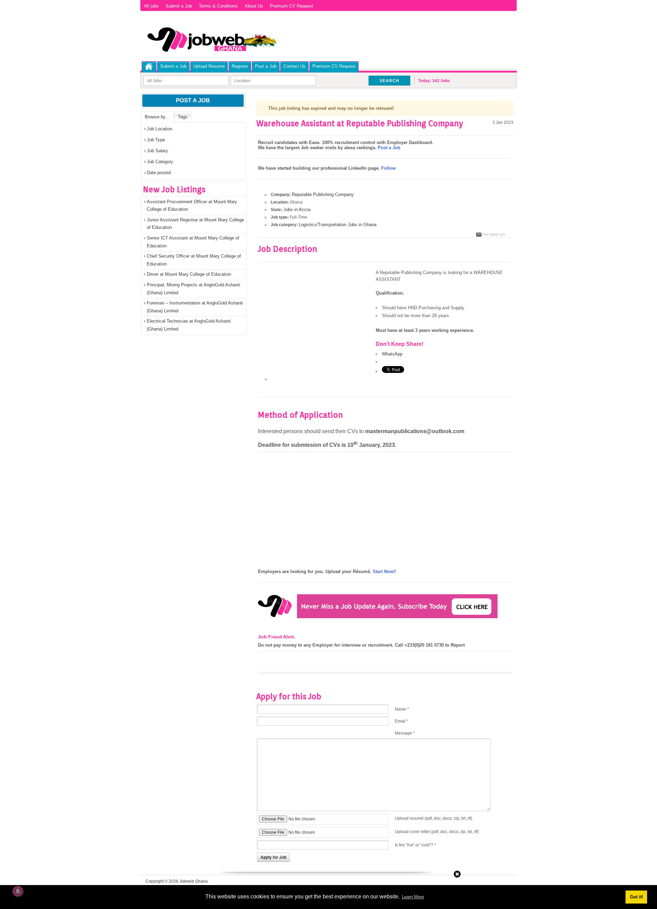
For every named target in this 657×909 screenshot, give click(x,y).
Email (401, 721)
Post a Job (265, 66)
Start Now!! (384, 571)
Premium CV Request (291, 6)
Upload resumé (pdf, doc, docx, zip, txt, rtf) (433, 818)
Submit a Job (179, 6)
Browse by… (157, 116)
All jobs (151, 6)
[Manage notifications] (17, 891)
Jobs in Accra (296, 209)
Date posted (159, 172)
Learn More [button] (413, 896)
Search (389, 80)
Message (405, 733)
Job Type (156, 139)
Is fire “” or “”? (415, 845)
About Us (254, 6)
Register (240, 66)
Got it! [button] (636, 896)
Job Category (160, 161)
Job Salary (157, 150)
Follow (388, 168)
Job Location (159, 128)
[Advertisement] (315, 320)
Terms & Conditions (218, 6)
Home (149, 66)
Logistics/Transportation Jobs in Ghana (337, 224)
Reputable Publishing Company (323, 194)
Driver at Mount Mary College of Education (189, 274)
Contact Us (294, 66)
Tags (183, 116)
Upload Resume (209, 66)
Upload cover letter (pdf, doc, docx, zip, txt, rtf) (437, 831)
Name (402, 709)
